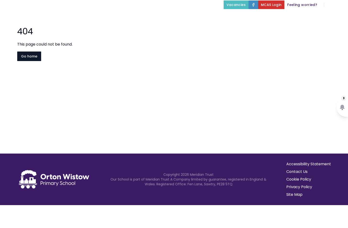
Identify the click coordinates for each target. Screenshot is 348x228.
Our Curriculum (208, 15)
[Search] (330, 4)
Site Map (294, 194)
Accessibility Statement (308, 164)
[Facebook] (253, 4)
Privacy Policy (299, 187)
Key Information (162, 15)
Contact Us (297, 171)
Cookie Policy (298, 179)
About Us (122, 15)
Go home (29, 56)
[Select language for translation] (340, 4)
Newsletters (303, 15)
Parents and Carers (257, 15)
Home (99, 15)
